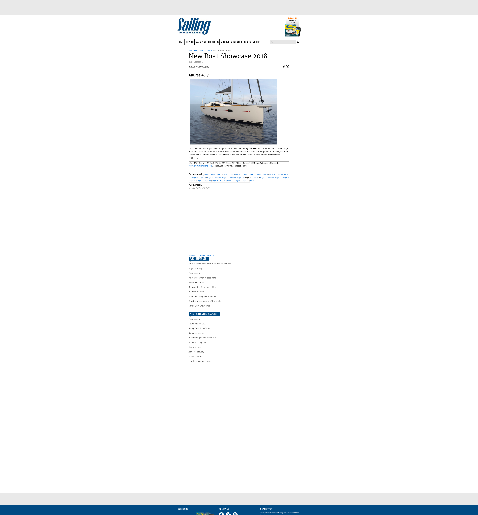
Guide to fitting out (197, 342)
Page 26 (192, 181)
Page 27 (200, 181)
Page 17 (225, 177)
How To (189, 42)
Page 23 (271, 177)
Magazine (200, 42)
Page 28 (208, 181)
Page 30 (223, 181)
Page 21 (256, 177)
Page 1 (212, 174)
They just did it (195, 273)
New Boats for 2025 (198, 282)
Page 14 (203, 177)
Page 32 (238, 181)
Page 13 (195, 177)
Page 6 (245, 174)
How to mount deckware (200, 361)
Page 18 (233, 177)
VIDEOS (256, 42)
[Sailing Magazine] (194, 26)
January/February (196, 351)
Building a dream (196, 291)
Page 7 (252, 174)
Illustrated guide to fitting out (202, 337)
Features (208, 50)
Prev (207, 174)
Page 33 (245, 181)
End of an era (195, 347)
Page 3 (225, 174)
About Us (213, 42)
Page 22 (263, 177)
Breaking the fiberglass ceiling (202, 287)
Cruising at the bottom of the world (205, 301)
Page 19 (240, 177)
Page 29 (215, 181)
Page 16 (218, 177)
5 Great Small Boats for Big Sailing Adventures (210, 263)
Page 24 (278, 177)
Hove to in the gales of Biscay (202, 296)
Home (181, 42)
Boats (247, 42)
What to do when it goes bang (202, 277)
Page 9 (265, 174)
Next (252, 181)
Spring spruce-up (196, 333)
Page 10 (272, 174)
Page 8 (258, 174)
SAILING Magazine (200, 66)
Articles (196, 50)
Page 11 (280, 174)
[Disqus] (219, 222)
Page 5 (238, 174)
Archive (224, 42)
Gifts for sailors (195, 356)
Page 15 (210, 177)
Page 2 (219, 174)
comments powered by (201, 255)
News (202, 50)
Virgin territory (195, 268)
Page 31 (230, 181)
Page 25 (286, 177)
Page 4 (232, 174)
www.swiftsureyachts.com (200, 165)
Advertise (236, 42)
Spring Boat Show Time (199, 305)
